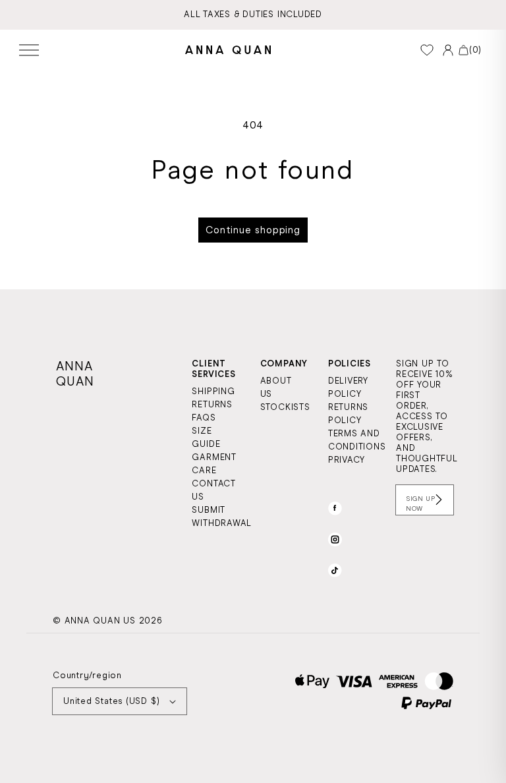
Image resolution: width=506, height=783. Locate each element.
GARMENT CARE (214, 463)
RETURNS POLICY (348, 413)
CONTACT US (213, 490)
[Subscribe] (438, 499)
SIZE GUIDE (206, 437)
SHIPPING (213, 391)
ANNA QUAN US (100, 620)
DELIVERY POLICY (348, 387)
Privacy (346, 460)
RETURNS (212, 404)
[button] (29, 49)
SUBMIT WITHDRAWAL (222, 516)
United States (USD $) (111, 701)
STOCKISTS (285, 407)
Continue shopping (253, 230)
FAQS (203, 417)
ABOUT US (276, 387)
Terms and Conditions (357, 439)
